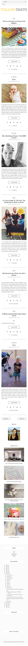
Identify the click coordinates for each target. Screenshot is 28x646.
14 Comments (14, 69)
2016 (7, 571)
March (8, 586)
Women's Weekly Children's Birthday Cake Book (14, 519)
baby (14, 18)
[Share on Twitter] (10, 66)
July (8, 580)
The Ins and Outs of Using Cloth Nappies (14, 22)
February (9, 587)
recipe (14, 556)
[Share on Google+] (21, 66)
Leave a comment (14, 303)
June (8, 582)
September (9, 578)
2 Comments (14, 263)
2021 (7, 565)
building (14, 133)
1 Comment (14, 125)
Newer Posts (6, 418)
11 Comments (14, 335)
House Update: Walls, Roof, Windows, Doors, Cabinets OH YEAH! (14, 500)
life (14, 552)
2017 (7, 569)
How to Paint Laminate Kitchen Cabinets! (14, 463)
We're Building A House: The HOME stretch (14, 137)
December (9, 575)
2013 (7, 602)
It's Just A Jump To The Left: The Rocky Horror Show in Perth (14, 201)
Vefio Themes (21, 641)
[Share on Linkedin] (17, 66)
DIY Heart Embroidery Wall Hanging (14, 481)
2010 (7, 607)
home (14, 270)
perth (14, 197)
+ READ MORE (14, 61)
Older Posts (22, 418)
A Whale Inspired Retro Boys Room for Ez (14, 315)
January (8, 601)
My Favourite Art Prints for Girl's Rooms (14, 274)
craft (14, 551)
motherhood (14, 553)
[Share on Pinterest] (14, 66)
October (8, 576)
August (8, 579)
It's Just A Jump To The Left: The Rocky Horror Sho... (14, 595)
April (8, 585)
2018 (7, 568)
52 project (14, 76)
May (8, 583)
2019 (7, 566)
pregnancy (14, 555)
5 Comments (14, 190)
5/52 (14, 345)
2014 (7, 573)
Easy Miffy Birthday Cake (14, 537)
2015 (7, 572)
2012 (7, 604)
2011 (7, 605)
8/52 (14, 79)
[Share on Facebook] (7, 66)
